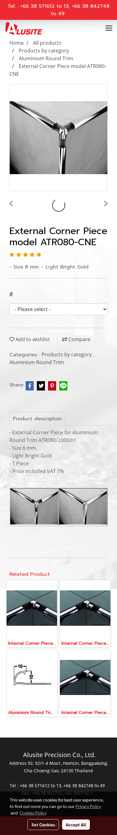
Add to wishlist (32, 339)
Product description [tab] (37, 418)
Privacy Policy (88, 806)
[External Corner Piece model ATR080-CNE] (58, 138)
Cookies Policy (33, 812)
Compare (78, 339)
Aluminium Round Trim (36, 362)
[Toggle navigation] (109, 28)
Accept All (76, 824)
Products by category (67, 354)
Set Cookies (43, 824)
